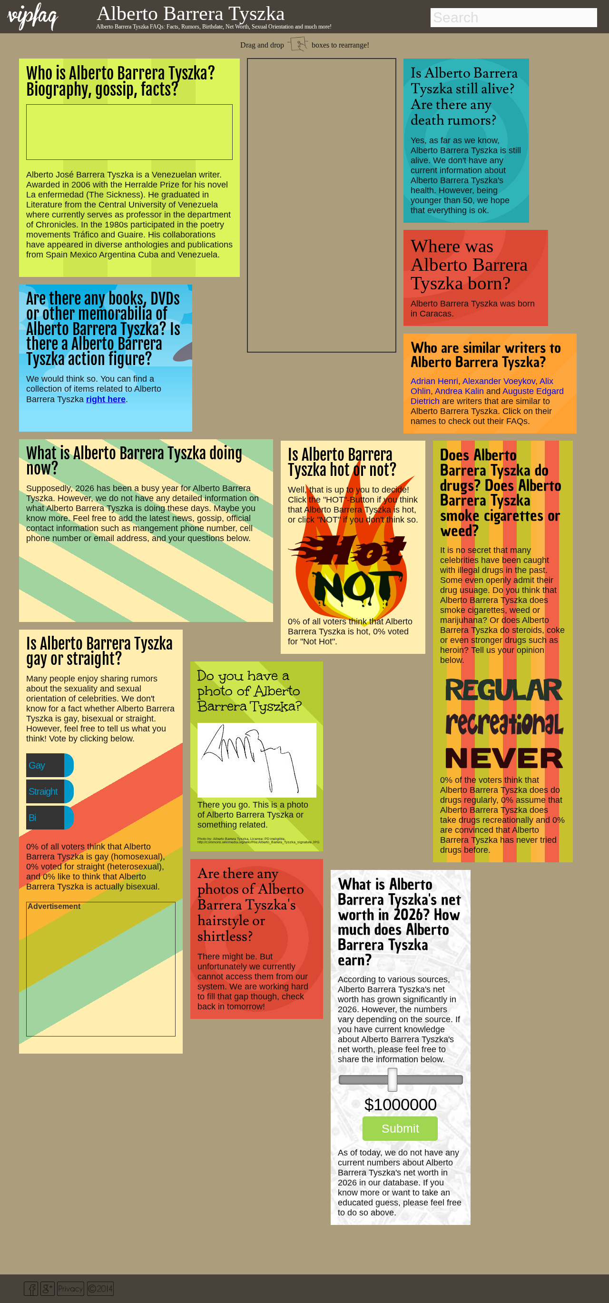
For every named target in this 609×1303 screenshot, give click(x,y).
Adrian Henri (434, 381)
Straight (43, 791)
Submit (400, 1128)
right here (106, 399)
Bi (32, 817)
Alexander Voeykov (498, 381)
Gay (37, 765)
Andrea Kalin (459, 391)
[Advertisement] (321, 204)
